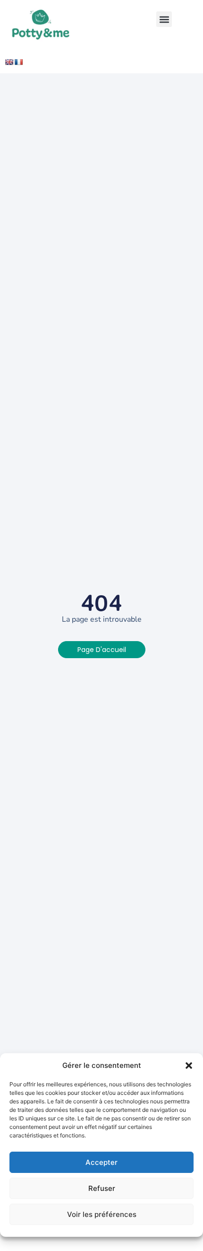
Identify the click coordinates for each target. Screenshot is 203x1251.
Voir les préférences (101, 1214)
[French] (18, 62)
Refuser (101, 1188)
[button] (189, 1065)
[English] (9, 62)
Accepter (101, 1162)
